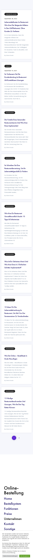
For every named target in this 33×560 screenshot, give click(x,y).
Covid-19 (8, 66)
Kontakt (9, 524)
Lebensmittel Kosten (11, 14)
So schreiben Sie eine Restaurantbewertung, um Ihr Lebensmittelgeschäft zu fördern (16, 168)
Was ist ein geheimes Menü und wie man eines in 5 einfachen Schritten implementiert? (16, 264)
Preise (8, 514)
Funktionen (11, 509)
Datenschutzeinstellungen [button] (10, 556)
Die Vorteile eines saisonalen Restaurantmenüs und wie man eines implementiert (15, 122)
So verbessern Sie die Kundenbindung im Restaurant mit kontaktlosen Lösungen (15, 77)
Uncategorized (10, 112)
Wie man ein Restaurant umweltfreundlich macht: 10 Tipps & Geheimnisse (14, 216)
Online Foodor (10, 55)
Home (8, 498)
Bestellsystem (12, 503)
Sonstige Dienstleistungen (14, 530)
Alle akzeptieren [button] (24, 556)
